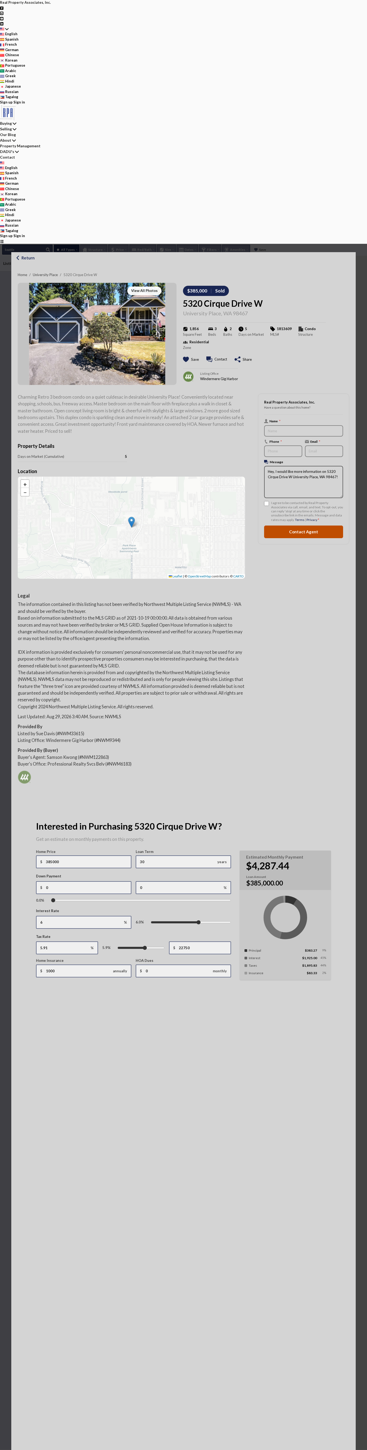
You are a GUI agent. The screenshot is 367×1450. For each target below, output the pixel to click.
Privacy (312, 520)
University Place (45, 275)
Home (22, 275)
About (5, 140)
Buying (6, 123)
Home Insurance (50, 960)
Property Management (20, 146)
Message (276, 462)
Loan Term (144, 851)
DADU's (7, 151)
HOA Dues (144, 960)
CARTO (238, 576)
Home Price (46, 851)
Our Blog (8, 134)
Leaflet (177, 576)
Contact (7, 157)
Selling (6, 129)
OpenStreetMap (199, 576)
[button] (131, 522)
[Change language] (4, 29)
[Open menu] (1, 241)
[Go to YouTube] (1, 18)
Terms (299, 520)
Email (315, 441)
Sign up (6, 102)
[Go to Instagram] (1, 13)
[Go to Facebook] (1, 8)
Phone (275, 441)
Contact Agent (303, 531)
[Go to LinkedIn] (1, 23)
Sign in (19, 102)
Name (274, 421)
